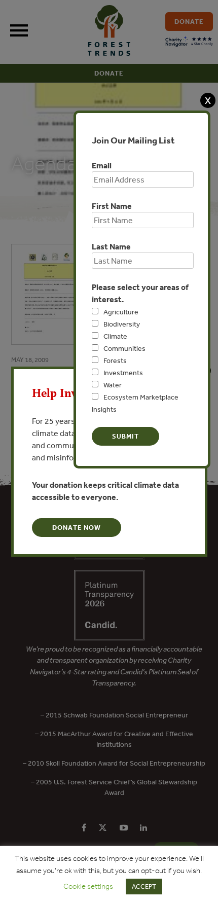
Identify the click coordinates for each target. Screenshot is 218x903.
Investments (123, 372)
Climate (115, 336)
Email (102, 165)
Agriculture (120, 311)
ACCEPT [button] (144, 886)
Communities (124, 348)
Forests (115, 360)
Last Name (111, 246)
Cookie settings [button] (88, 886)
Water (112, 384)
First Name (112, 206)
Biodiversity (121, 324)
